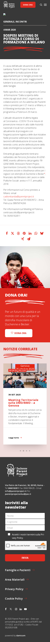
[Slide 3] (26, 450)
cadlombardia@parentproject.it (18, 196)
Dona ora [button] (20, 333)
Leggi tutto (13, 437)
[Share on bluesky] (42, 233)
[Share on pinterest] (24, 233)
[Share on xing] (23, 239)
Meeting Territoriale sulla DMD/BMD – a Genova (23, 402)
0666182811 (13, 488)
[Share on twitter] (12, 233)
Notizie (22, 370)
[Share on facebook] (7, 233)
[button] (45, 4)
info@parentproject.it (16, 491)
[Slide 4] (29, 450)
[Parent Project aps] (9, 4)
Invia (25, 557)
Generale (8, 21)
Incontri (21, 21)
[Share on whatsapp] (36, 233)
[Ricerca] (39, 4)
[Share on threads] (18, 233)
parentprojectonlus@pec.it (18, 494)
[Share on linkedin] (30, 233)
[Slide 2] (23, 450)
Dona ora (28, 4)
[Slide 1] (20, 450)
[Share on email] (28, 239)
